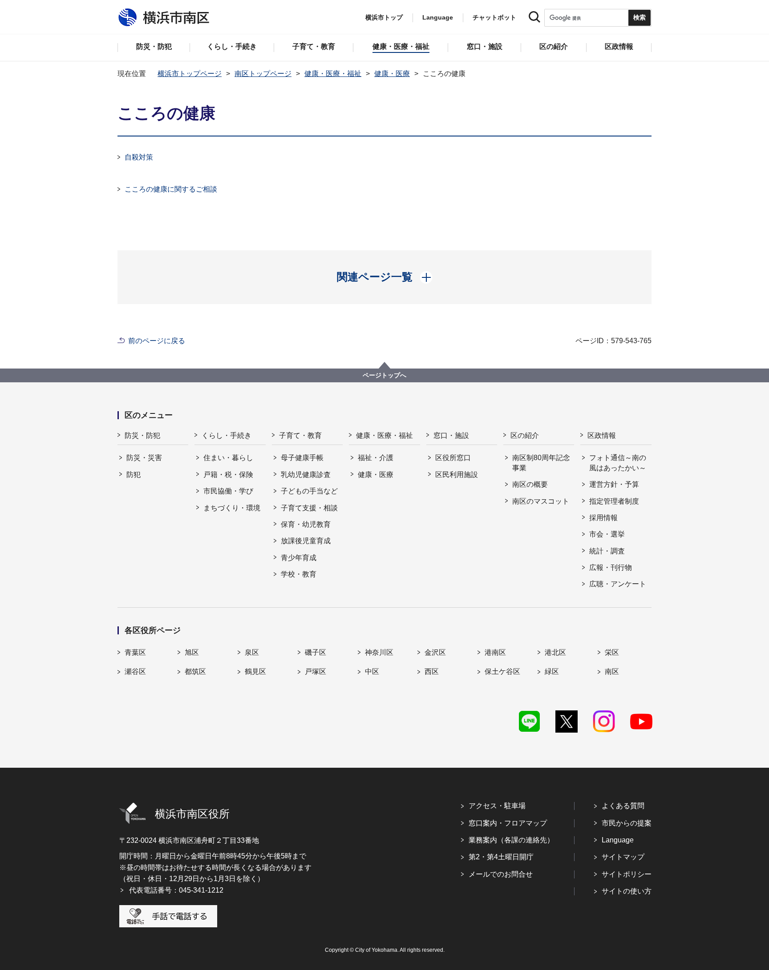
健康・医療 (392, 73)
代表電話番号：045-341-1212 (176, 890)
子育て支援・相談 (309, 508)
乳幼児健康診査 (306, 474)
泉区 (252, 652)
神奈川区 (379, 652)
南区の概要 (530, 484)
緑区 (552, 671)
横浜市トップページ (190, 73)
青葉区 (135, 652)
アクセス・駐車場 (497, 806)
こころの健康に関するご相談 (171, 189)
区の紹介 (524, 435)
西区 (432, 671)
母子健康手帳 (302, 457)
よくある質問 (623, 806)
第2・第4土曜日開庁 (501, 857)
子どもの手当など (309, 491)
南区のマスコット (540, 501)
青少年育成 (298, 557)
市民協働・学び (228, 491)
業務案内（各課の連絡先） (511, 840)
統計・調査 (607, 551)
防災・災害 (144, 457)
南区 (612, 671)
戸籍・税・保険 (228, 474)
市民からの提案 (627, 823)
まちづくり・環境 (231, 508)
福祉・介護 (375, 457)
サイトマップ (623, 857)
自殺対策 (139, 157)
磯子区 (315, 652)
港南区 (495, 652)
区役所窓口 (453, 457)
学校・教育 (298, 574)
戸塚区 (315, 671)
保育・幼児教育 (306, 524)
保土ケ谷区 (502, 671)
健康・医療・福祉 (332, 73)
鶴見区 (255, 671)
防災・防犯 (142, 435)
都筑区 (195, 671)
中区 (372, 671)
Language (618, 840)
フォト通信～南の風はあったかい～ (617, 462)
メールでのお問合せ (501, 874)
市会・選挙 (607, 534)
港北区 (555, 652)
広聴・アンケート (617, 584)
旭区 (192, 652)
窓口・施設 (451, 435)
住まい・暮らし (228, 457)
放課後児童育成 (306, 541)
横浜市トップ (384, 17)
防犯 (133, 474)
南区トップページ (263, 73)
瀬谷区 (135, 671)
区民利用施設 (456, 474)
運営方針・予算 (614, 484)
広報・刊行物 (610, 567)
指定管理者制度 (614, 501)
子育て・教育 (300, 435)
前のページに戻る (156, 341)
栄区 (612, 652)
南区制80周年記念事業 (541, 462)
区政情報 (601, 435)
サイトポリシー (627, 874)
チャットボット (494, 17)
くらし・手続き (226, 435)
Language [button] (437, 17)
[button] (385, 277)
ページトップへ (384, 375)
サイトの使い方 (627, 891)
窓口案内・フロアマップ (508, 823)
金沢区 (435, 652)
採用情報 (603, 517)
